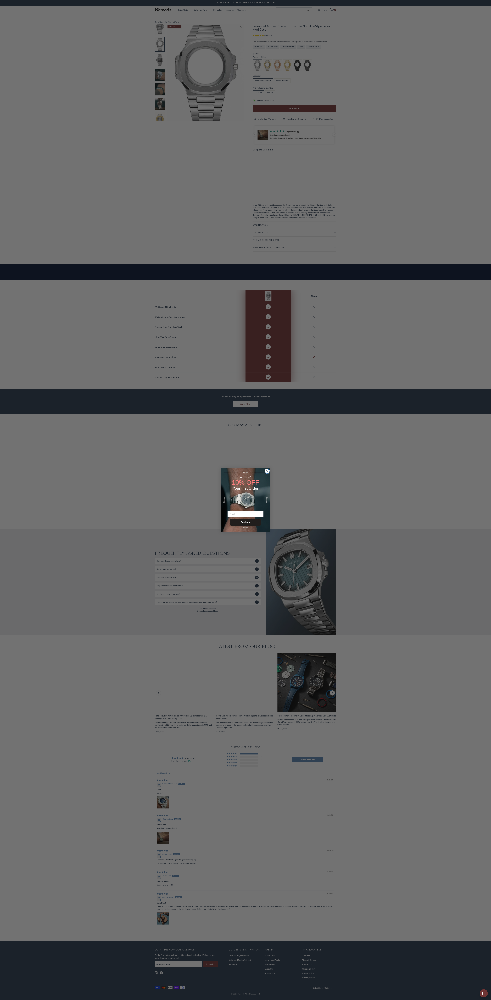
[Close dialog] (267, 471)
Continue (245, 522)
